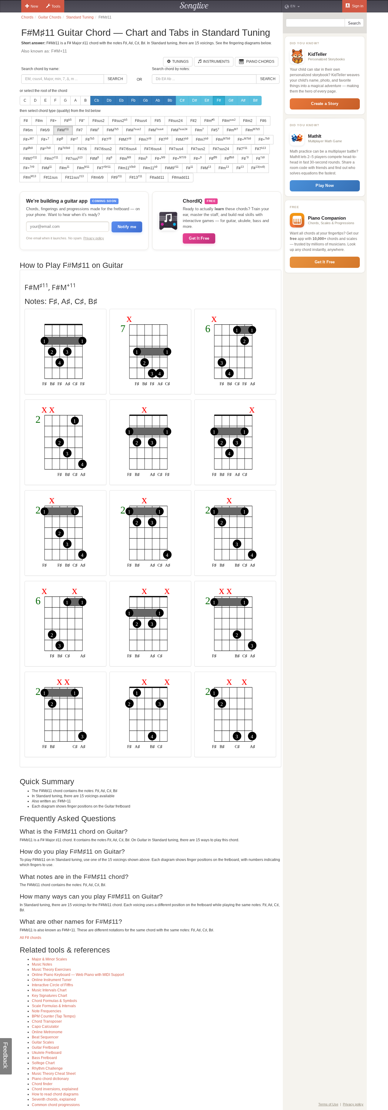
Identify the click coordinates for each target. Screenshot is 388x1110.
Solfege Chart (43, 1063)
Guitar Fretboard (45, 1047)
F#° (82, 121)
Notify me (127, 226)
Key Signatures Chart (49, 996)
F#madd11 (180, 177)
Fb (133, 100)
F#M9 (172, 167)
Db (109, 100)
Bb (170, 100)
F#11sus (51, 177)
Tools (56, 6)
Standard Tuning (80, 17)
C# (182, 100)
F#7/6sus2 (103, 149)
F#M (63, 130)
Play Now (325, 185)
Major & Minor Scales (49, 959)
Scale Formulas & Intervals (54, 1006)
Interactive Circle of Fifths (52, 985)
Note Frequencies (46, 1011)
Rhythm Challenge (47, 1068)
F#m (39, 121)
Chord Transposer (47, 1021)
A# (243, 100)
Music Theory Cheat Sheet (53, 1073)
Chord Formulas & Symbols (54, 1001)
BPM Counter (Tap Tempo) (53, 1016)
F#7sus (74, 158)
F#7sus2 (198, 149)
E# (207, 100)
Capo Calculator (45, 1026)
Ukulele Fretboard (47, 1053)
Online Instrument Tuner (52, 980)
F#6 (263, 121)
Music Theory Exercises (51, 969)
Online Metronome (47, 1032)
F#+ (53, 121)
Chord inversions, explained (55, 1089)
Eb (121, 100)
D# (194, 100)
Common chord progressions (56, 1105)
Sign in (357, 6)
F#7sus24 (221, 149)
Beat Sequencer (45, 1037)
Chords (27, 17)
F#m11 (126, 167)
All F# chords (30, 938)
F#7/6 (82, 149)
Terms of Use (328, 1104)
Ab (158, 100)
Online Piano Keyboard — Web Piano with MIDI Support (78, 975)
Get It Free (199, 238)
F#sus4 (141, 121)
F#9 (116, 177)
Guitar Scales (43, 1042)
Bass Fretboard (44, 1058)
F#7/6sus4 (128, 149)
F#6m (28, 130)
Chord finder (42, 1084)
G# (231, 100)
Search (115, 79)
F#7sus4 (176, 149)
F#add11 (157, 177)
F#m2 (248, 121)
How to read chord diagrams (55, 1094)
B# (255, 100)
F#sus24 (176, 121)
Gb (145, 100)
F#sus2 (98, 121)
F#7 (79, 130)
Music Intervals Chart (49, 990)
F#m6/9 (97, 177)
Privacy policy (93, 238)
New (34, 6)
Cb (96, 100)
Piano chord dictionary (50, 1079)
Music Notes (42, 964)
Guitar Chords (49, 17)
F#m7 (145, 139)
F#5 (158, 121)
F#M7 (125, 139)
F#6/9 (45, 130)
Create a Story (324, 103)
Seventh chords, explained (54, 1099)
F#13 (135, 177)
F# (219, 100)
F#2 (193, 121)
